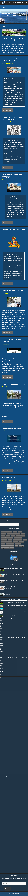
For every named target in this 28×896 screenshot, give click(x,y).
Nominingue (4, 542)
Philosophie (21, 542)
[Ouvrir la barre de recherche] (25, 6)
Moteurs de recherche (17, 540)
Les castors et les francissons (13, 229)
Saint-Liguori (18, 544)
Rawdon (3, 544)
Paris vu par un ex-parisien (12, 291)
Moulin (25, 540)
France (3, 538)
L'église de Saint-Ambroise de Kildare (16, 602)
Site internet (11, 546)
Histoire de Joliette (9, 538)
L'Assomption (4, 540)
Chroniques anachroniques (17, 2)
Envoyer (7, 888)
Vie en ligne (21, 546)
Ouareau (9, 542)
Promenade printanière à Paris (14, 384)
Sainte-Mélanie (4, 546)
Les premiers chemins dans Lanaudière (17, 605)
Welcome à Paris (8, 477)
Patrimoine (15, 542)
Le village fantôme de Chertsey (15, 615)
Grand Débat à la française (12, 428)
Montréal (10, 540)
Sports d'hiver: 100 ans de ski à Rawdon (17, 608)
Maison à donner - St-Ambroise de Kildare (17, 619)
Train (16, 546)
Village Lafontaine (5, 548)
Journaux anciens (18, 538)
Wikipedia (12, 548)
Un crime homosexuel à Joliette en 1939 (17, 611)
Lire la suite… (7, 110)
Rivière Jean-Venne (10, 544)
